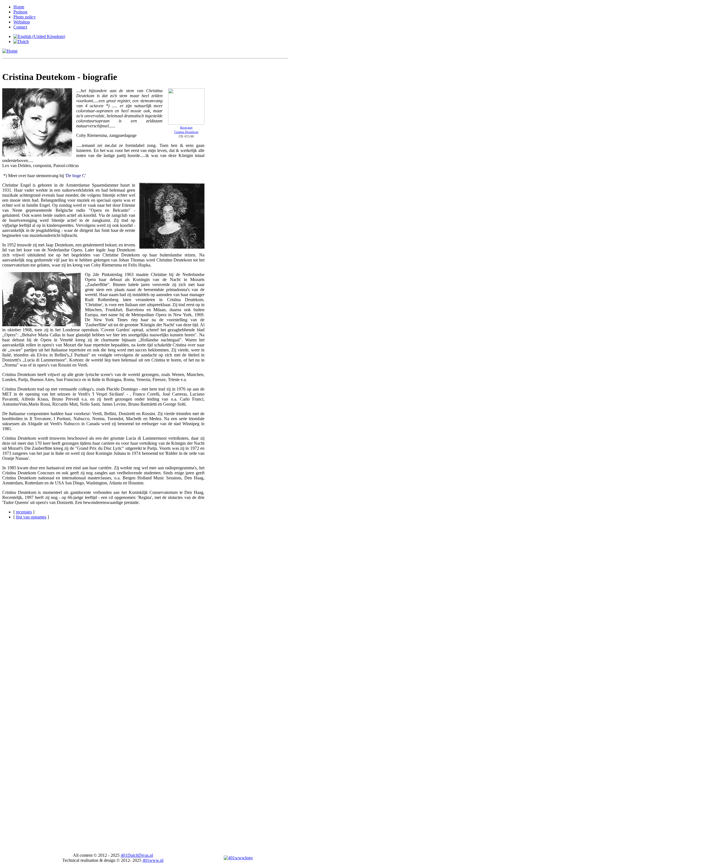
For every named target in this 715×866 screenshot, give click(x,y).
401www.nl (152, 860)
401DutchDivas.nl (137, 855)
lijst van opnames (31, 517)
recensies (24, 512)
